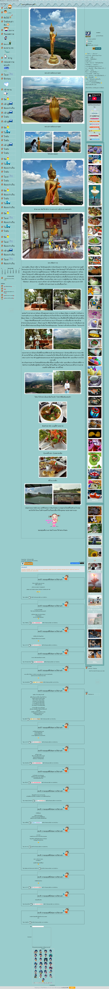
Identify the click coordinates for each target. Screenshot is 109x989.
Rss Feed (90, 41)
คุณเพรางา (77, 569)
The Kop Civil (27, 661)
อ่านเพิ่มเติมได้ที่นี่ (64, 987)
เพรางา (26, 846)
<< (1, 268)
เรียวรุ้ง (26, 782)
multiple (26, 597)
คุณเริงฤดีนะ (28, 569)
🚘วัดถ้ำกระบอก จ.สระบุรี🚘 (9, 295)
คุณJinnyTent (54, 569)
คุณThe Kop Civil (39, 569)
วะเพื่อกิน (9, 12)
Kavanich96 (27, 904)
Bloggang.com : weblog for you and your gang (9, 0)
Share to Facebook (75, 563)
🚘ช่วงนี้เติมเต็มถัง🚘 (8, 286)
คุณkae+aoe (72, 569)
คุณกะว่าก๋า (33, 569)
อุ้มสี (26, 718)
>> (19, 268)
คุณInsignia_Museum (65, 569)
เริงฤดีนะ (27, 622)
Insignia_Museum (28, 800)
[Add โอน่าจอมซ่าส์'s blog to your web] (96, 670)
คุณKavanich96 (35, 570)
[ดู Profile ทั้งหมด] (99, 35)
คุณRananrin (24, 570)
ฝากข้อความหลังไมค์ (92, 39)
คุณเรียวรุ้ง (59, 569)
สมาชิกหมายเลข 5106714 (33, 868)
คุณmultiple (24, 569)
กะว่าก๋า (26, 645)
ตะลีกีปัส (26, 822)
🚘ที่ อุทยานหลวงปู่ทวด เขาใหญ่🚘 (9, 292)
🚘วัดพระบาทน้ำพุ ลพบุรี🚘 (9, 298)
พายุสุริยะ (27, 922)
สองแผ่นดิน (27, 682)
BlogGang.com (91, 694)
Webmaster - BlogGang (92, 668)
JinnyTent (27, 762)
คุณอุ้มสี (49, 569)
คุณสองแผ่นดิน (45, 569)
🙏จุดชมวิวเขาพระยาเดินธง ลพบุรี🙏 (9, 279)
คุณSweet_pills (29, 570)
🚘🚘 (5, 289)
